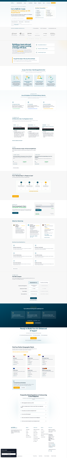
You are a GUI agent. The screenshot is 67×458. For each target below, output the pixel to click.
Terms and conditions (8, 455)
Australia (27, 432)
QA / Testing (35, 441)
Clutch (27, 38)
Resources (42, 435)
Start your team (16, 24)
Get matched (30, 18)
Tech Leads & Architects (37, 438)
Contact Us (42, 432)
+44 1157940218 (53, 444)
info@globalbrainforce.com (52, 449)
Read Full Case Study (46, 237)
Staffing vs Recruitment (36, 429)
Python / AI (35, 435)
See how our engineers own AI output (17, 140)
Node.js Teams (35, 432)
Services (42, 429)
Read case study (15, 268)
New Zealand (27, 435)
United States (27, 429)
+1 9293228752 (53, 445)
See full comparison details (33, 300)
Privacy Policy (3, 455)
